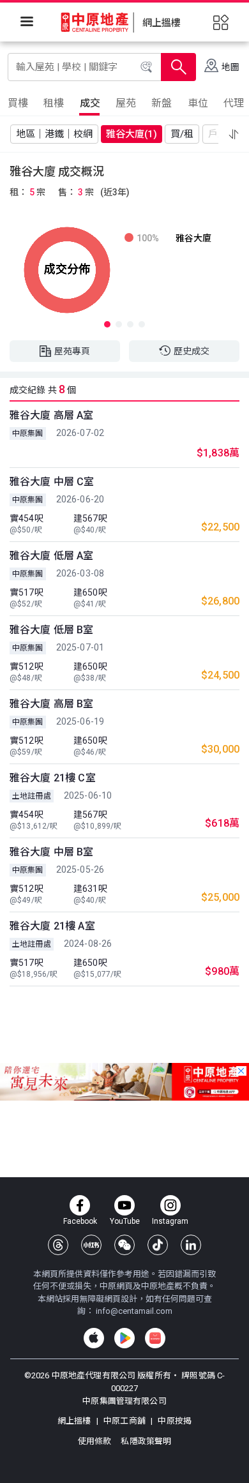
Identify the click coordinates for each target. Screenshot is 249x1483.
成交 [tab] (90, 103)
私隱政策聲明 (146, 1441)
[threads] (58, 1245)
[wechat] (124, 1245)
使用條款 (96, 1441)
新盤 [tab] (161, 103)
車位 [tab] (198, 103)
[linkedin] (191, 1245)
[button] (233, 134)
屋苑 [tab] (126, 103)
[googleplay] (124, 1338)
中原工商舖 (124, 1421)
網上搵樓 (75, 1421)
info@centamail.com (134, 1311)
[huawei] (155, 1338)
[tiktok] (157, 1245)
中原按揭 (174, 1421)
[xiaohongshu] (91, 1245)
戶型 (217, 134)
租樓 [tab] (53, 103)
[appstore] (94, 1338)
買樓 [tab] (18, 103)
